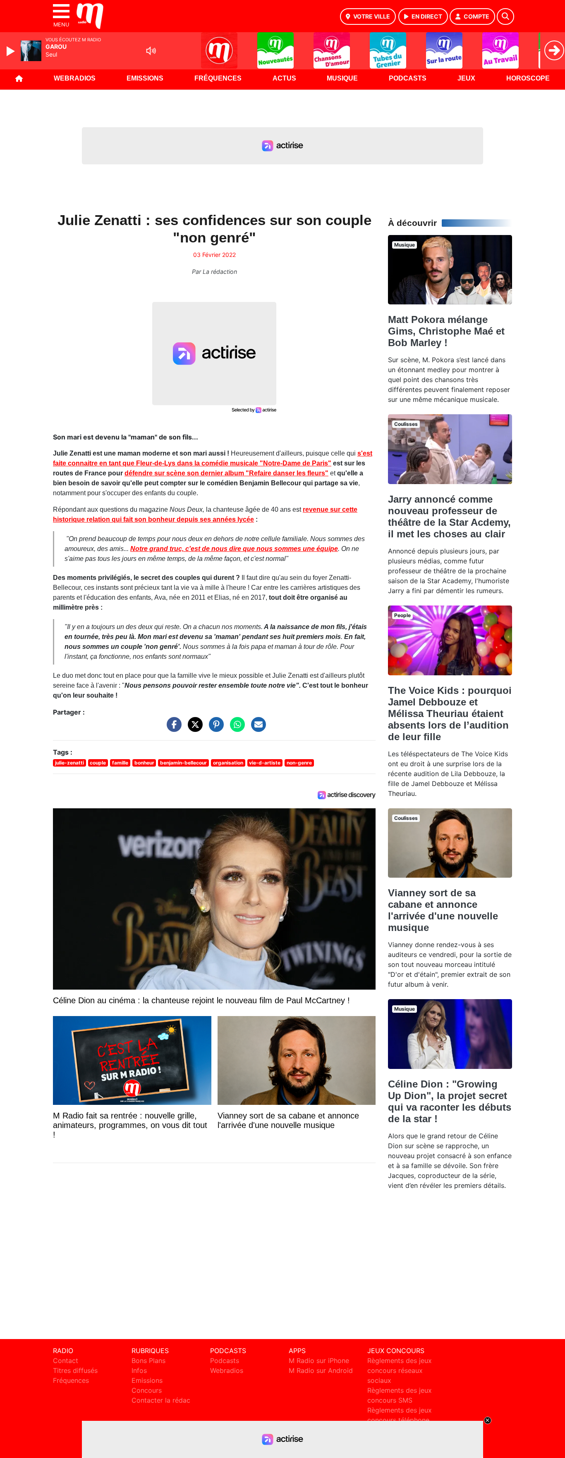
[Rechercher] (505, 16)
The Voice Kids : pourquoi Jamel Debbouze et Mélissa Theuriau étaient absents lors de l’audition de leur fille (450, 713)
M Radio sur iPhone (319, 1360)
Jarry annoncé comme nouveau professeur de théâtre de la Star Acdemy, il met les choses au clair (449, 516)
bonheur (144, 763)
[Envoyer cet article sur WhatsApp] (235, 728)
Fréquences (218, 78)
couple (98, 763)
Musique (342, 78)
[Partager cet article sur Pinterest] (214, 728)
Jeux (466, 78)
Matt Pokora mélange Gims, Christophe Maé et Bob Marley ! (446, 331)
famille (120, 763)
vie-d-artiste (264, 763)
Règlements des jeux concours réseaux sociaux (399, 1370)
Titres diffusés (75, 1370)
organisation (228, 763)
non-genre (299, 763)
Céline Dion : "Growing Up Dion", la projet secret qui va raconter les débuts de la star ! (449, 1101)
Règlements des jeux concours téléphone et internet (399, 1420)
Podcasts (407, 78)
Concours (147, 1390)
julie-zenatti (69, 763)
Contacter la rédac (161, 1400)
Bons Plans (148, 1360)
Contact (65, 1360)
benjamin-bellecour (183, 763)
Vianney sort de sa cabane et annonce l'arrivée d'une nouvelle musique (443, 910)
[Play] (12, 51)
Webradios (75, 78)
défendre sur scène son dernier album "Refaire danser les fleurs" (226, 473)
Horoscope (528, 78)
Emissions (145, 78)
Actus (284, 78)
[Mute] (151, 51)
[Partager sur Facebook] (172, 728)
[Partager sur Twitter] (193, 728)
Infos (139, 1370)
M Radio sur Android (321, 1370)
